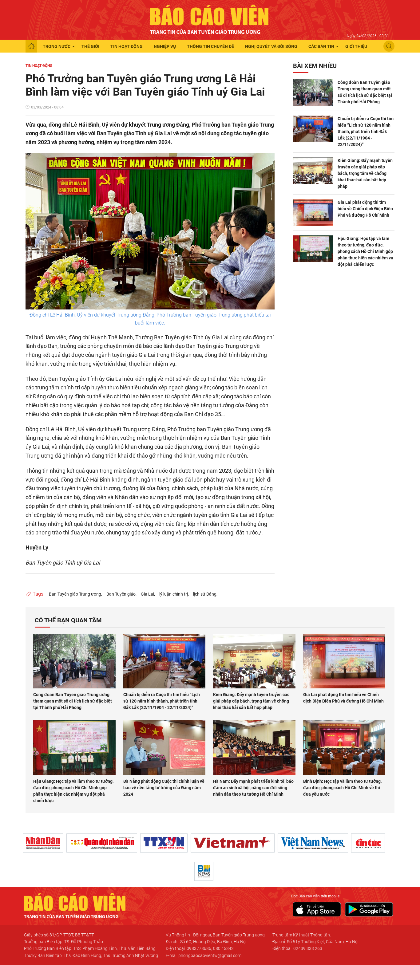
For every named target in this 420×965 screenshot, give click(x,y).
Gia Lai (147, 594)
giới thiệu (356, 46)
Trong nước (56, 46)
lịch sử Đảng (204, 594)
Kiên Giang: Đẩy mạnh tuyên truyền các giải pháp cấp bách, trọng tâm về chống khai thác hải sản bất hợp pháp (365, 173)
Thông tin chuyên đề (210, 46)
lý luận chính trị (173, 594)
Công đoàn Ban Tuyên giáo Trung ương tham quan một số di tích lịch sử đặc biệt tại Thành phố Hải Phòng (365, 92)
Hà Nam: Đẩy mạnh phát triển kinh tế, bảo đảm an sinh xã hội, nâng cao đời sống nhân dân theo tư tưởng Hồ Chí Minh (253, 788)
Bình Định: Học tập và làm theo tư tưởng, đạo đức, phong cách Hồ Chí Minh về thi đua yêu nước (342, 788)
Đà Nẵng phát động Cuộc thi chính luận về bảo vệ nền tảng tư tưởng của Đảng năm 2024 (163, 788)
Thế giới (90, 46)
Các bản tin (321, 46)
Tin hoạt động (126, 46)
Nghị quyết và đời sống (271, 46)
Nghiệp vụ (165, 46)
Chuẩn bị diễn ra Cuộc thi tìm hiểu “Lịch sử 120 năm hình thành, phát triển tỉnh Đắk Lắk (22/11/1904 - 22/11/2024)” (366, 131)
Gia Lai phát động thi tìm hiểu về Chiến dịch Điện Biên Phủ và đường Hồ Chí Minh (365, 209)
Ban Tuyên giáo (121, 594)
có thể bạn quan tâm (68, 620)
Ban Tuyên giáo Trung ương (75, 594)
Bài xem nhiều (315, 65)
